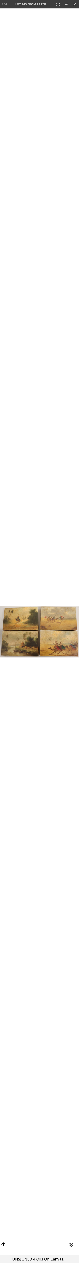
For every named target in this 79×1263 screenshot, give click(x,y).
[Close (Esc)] (75, 4)
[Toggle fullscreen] (58, 4)
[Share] (66, 4)
